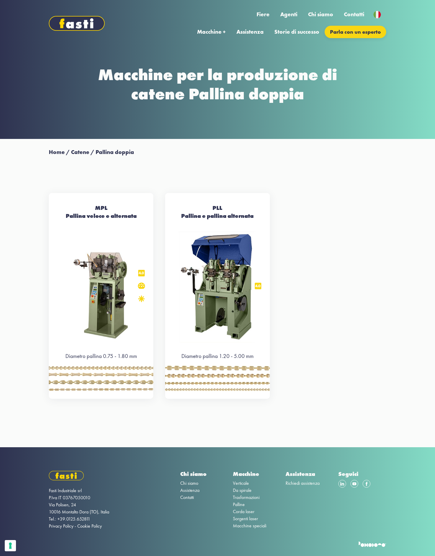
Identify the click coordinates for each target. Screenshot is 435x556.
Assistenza (250, 31)
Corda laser (243, 511)
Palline (239, 504)
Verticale (241, 483)
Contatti (354, 14)
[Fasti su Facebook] (366, 485)
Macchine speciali (249, 526)
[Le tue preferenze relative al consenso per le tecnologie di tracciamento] (10, 545)
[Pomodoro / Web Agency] (372, 545)
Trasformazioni (246, 497)
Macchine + (211, 31)
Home (57, 152)
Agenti (288, 14)
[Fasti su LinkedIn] (342, 485)
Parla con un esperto (355, 31)
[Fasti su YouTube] (354, 485)
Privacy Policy (61, 526)
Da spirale (242, 490)
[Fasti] (79, 476)
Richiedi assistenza (303, 483)
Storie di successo (296, 31)
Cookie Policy (89, 526)
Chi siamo (320, 14)
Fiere (263, 14)
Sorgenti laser (245, 519)
